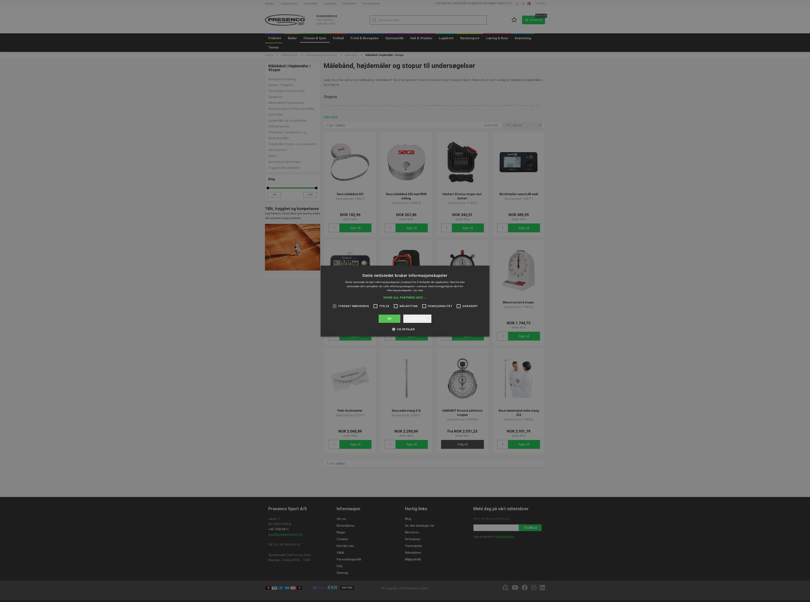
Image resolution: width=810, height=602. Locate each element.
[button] (405, 297)
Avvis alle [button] (417, 318)
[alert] (405, 301)
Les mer (418, 290)
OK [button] (389, 318)
